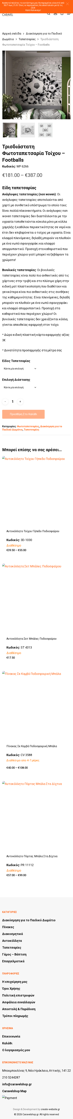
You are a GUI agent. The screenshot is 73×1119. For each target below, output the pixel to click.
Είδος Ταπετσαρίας (16, 361)
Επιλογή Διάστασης (16, 379)
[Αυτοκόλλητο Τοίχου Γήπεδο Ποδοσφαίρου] (36, 490)
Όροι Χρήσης (11, 988)
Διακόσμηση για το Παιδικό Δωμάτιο (29, 920)
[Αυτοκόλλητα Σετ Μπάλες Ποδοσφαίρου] (36, 598)
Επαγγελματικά (13, 961)
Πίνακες (8, 927)
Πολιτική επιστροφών (18, 995)
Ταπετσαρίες (27, 39)
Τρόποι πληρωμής (15, 1016)
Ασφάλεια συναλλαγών (18, 1002)
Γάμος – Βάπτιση (14, 954)
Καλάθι (7, 1043)
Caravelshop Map (14, 1091)
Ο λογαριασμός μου (16, 1050)
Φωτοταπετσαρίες (28, 426)
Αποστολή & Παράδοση (18, 1009)
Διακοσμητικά (12, 934)
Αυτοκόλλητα (12, 940)
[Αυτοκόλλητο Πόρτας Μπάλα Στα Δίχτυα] (36, 815)
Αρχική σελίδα (11, 33)
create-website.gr (50, 1109)
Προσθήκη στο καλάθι (23, 414)
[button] (67, 4)
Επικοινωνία (11, 1036)
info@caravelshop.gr (17, 1084)
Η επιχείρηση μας (14, 981)
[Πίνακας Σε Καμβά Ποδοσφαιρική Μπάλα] (36, 705)
